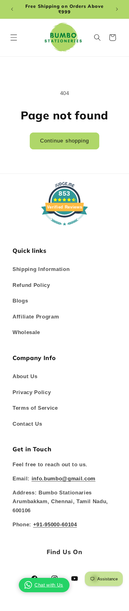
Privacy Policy (32, 392)
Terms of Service (35, 408)
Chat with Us (48, 585)
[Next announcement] (117, 9)
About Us (25, 376)
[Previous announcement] (12, 9)
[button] (13, 37)
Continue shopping (64, 140)
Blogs (20, 300)
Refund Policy (31, 285)
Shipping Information (41, 269)
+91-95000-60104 (55, 524)
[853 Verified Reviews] (64, 228)
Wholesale (26, 332)
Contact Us (27, 424)
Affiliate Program (36, 316)
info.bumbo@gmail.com (63, 478)
